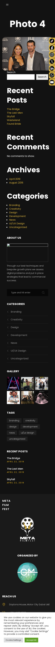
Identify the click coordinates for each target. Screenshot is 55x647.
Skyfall (11, 116)
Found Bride (14, 124)
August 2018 (16, 182)
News (12, 220)
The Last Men (15, 113)
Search (11, 72)
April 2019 (14, 179)
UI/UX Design (17, 223)
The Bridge (13, 109)
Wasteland (13, 120)
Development (17, 216)
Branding (14, 205)
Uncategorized (18, 227)
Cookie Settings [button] (13, 640)
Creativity (15, 209)
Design (13, 212)
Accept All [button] (31, 640)
